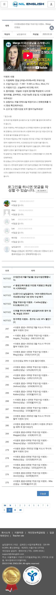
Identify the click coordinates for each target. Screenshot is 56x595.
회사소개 (5, 532)
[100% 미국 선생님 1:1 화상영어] (28, 4)
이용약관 (19, 532)
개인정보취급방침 (36, 532)
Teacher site (18, 535)
